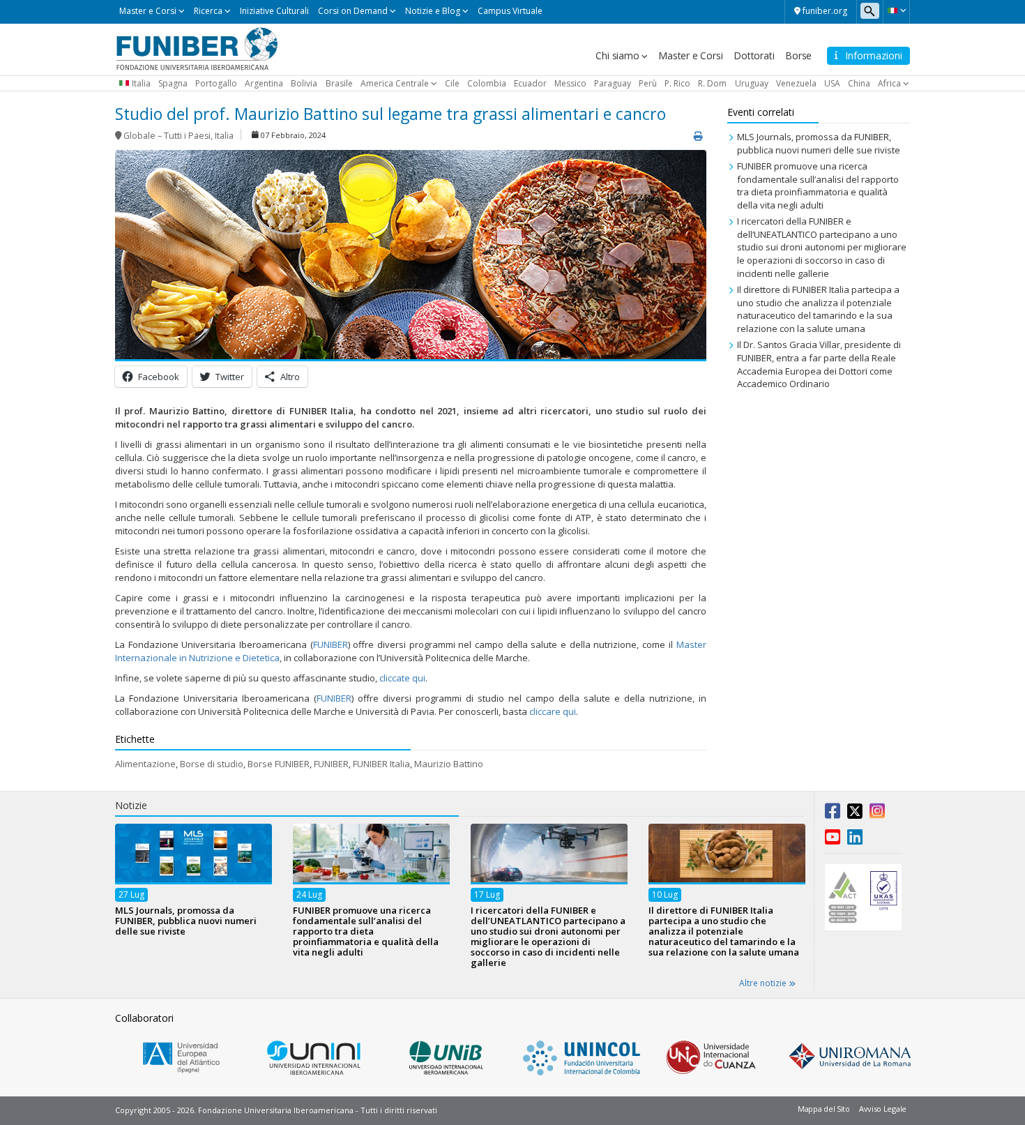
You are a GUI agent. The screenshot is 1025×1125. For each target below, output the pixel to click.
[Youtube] (832, 839)
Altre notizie (764, 983)
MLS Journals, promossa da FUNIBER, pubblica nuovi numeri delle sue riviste (818, 143)
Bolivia (304, 83)
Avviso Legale (882, 1108)
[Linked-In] (855, 839)
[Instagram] (877, 814)
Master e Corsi (147, 11)
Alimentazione (145, 763)
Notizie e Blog (432, 11)
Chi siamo (617, 55)
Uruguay (751, 83)
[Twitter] (855, 814)
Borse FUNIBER (279, 763)
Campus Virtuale (510, 11)
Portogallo (216, 83)
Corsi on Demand (353, 11)
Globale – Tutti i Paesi (167, 136)
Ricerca (208, 11)
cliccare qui (552, 711)
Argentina (264, 83)
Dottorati (754, 55)
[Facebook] (832, 814)
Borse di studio (211, 763)
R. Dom (712, 83)
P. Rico (677, 83)
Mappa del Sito (824, 1108)
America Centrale (394, 83)
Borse (798, 55)
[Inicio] (197, 48)
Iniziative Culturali (274, 11)
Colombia (486, 83)
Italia (141, 83)
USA (832, 83)
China (859, 83)
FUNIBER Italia (381, 763)
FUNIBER (330, 644)
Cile (452, 83)
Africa (889, 83)
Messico (570, 83)
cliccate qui (402, 678)
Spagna (173, 83)
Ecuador (530, 83)
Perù (648, 83)
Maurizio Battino (448, 763)
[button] (896, 10)
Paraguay (612, 83)
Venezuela (796, 83)
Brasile (339, 83)
